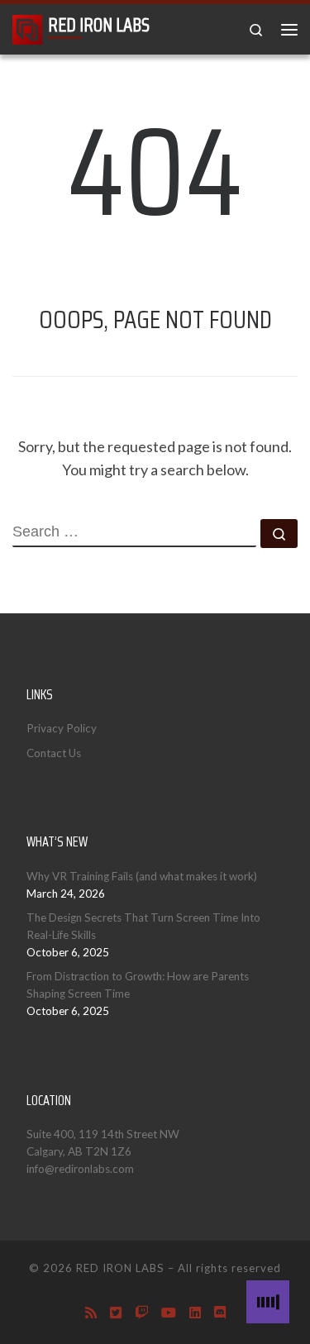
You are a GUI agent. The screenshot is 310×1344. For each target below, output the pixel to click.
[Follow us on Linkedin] (195, 1312)
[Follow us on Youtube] (168, 1312)
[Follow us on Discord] (220, 1312)
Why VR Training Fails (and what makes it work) (141, 876)
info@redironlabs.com (80, 1168)
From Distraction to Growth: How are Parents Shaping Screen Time (137, 985)
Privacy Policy (61, 728)
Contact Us (53, 753)
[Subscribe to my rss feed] (91, 1312)
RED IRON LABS (120, 1268)
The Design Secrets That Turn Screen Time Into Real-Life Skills (143, 926)
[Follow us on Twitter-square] (116, 1312)
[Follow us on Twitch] (141, 1312)
